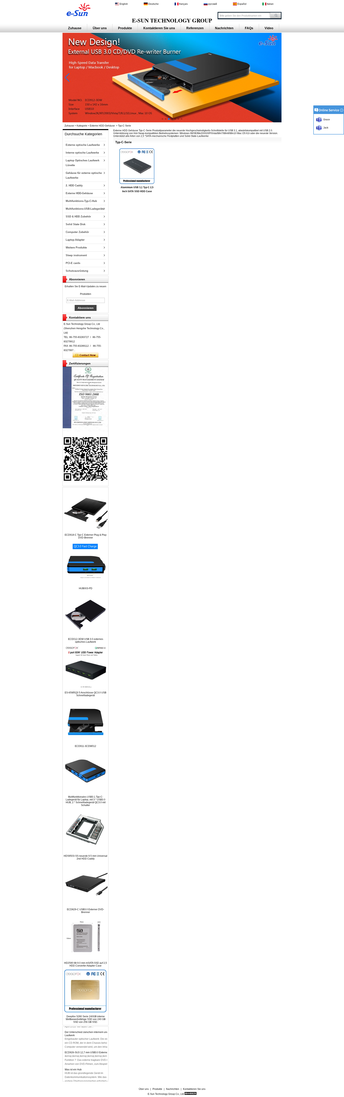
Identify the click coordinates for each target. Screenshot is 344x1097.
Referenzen (195, 28)
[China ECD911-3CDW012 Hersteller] (86, 741)
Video (269, 28)
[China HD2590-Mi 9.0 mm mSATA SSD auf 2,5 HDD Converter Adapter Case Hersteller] (86, 958)
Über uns (100, 28)
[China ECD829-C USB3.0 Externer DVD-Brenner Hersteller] (86, 905)
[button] (162, 119)
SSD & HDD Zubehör (78, 216)
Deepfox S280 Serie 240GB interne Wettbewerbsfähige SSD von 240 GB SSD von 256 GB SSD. (86, 1019)
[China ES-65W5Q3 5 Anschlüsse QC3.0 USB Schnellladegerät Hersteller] (86, 688)
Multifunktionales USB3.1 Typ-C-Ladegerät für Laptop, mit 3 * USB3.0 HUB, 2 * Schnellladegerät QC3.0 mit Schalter (86, 801)
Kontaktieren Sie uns (159, 28)
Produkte (125, 28)
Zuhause (74, 28)
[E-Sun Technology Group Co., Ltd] (78, 9)
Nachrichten (224, 28)
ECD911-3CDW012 (85, 746)
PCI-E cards (73, 263)
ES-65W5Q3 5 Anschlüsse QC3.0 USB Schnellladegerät (85, 694)
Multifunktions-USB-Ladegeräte (85, 208)
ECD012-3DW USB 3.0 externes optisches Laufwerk (85, 640)
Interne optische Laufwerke (82, 152)
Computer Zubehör (77, 232)
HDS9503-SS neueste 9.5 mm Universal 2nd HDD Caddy (85, 857)
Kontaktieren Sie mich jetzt (85, 355)
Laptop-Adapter (75, 239)
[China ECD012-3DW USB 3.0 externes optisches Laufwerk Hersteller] (86, 634)
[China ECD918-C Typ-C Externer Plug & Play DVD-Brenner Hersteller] (86, 530)
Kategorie (82, 125)
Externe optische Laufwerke (83, 144)
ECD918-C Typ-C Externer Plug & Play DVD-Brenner (86, 536)
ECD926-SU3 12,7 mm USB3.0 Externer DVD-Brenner (94, 1052)
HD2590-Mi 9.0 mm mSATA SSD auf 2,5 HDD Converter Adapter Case (85, 964)
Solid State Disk (75, 224)
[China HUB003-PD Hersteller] (86, 584)
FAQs (249, 28)
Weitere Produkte (76, 247)
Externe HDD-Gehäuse (102, 125)
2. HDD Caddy (74, 185)
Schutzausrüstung (77, 270)
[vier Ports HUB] (172, 121)
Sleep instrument (76, 255)
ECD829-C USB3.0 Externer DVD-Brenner (85, 911)
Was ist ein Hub (73, 1069)
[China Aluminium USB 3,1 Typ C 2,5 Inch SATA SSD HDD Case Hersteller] (137, 166)
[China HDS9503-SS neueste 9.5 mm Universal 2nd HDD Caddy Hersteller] (86, 851)
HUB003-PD (85, 588)
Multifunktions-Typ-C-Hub (81, 201)
